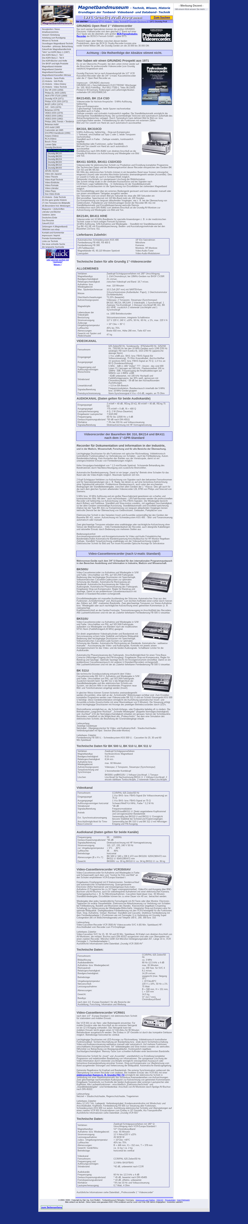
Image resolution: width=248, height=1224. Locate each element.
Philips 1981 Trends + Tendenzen (60, 121)
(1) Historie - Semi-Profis (53, 78)
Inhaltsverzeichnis (50, 32)
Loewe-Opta (50, 144)
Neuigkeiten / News (51, 29)
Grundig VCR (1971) (54, 98)
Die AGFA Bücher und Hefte (54, 61)
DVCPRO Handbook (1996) (57, 133)
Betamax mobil (52, 124)
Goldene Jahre (49, 215)
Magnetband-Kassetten (52, 72)
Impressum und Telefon (145, 1200)
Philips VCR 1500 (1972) (56, 101)
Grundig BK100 (55, 153)
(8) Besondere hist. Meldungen (56, 206)
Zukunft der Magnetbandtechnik (56, 49)
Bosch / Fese (51, 141)
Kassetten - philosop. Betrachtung (57, 46)
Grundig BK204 (55, 159)
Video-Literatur (52, 188)
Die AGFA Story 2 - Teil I (52, 55)
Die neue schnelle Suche (53, 244)
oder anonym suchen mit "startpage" (58, 261)
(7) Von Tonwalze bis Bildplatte (56, 203)
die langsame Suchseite (53, 247)
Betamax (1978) (52, 110)
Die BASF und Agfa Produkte (55, 63)
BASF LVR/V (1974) (54, 104)
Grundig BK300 (55, 162)
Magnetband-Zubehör (52, 69)
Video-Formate (52, 185)
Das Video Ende (52, 194)
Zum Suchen (162, 17)
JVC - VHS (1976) (53, 107)
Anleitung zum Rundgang (53, 38)
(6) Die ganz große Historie (54, 200)
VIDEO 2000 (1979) (54, 113)
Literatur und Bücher (51, 212)
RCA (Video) (50, 139)
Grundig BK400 (55, 168)
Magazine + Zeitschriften (53, 209)
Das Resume (48, 220)
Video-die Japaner (53, 174)
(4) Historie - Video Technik (54, 87)
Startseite (94, 21)
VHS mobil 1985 (52, 127)
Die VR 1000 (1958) (54, 90)
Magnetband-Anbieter (52, 66)
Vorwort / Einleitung (51, 35)
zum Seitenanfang (51, 1207)
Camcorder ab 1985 (54, 130)
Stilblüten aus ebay (51, 229)
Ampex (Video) (52, 136)
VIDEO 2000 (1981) (54, 116)
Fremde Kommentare (51, 238)
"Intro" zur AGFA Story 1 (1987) (56, 52)
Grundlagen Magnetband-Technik (57, 43)
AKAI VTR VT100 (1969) (56, 96)
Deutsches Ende (49, 217)
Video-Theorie (51, 177)
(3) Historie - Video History (54, 84)
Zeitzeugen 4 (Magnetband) (54, 226)
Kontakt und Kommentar (53, 232)
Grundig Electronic (53, 147)
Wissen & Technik (50, 41)
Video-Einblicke (52, 182)
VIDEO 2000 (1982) (54, 119)
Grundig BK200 (55, 156)
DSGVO (160, 1200)
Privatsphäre (170, 1200)
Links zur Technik (50, 241)
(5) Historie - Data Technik (54, 197)
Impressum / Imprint (51, 235)
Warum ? (58, 265)
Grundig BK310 (55, 165)
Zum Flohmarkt (183, 1200)
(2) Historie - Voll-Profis (52, 81)
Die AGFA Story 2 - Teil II (53, 58)
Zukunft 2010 (48, 223)
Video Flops (50, 191)
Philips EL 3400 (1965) (55, 93)
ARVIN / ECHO (52, 171)
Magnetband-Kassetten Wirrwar (56, 75)
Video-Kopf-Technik (54, 179)
